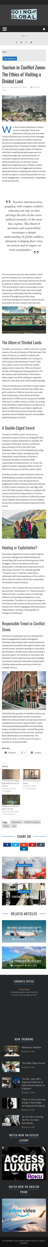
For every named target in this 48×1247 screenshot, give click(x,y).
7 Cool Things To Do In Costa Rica (24, 961)
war (14, 826)
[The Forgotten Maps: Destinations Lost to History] (11, 774)
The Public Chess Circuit (33, 1063)
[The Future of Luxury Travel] (32, 774)
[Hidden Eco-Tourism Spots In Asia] (11, 800)
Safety (6, 826)
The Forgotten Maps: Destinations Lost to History (11, 783)
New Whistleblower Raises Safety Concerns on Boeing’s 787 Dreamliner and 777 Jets (24, 931)
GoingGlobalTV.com (27, 1241)
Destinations (10, 58)
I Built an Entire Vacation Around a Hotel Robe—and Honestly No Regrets (33, 1102)
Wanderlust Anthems (31, 1047)
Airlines (18, 939)
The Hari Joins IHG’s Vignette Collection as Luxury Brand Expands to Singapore (33, 1083)
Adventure (16, 822)
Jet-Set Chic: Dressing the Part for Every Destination (32, 1120)
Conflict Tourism (32, 822)
